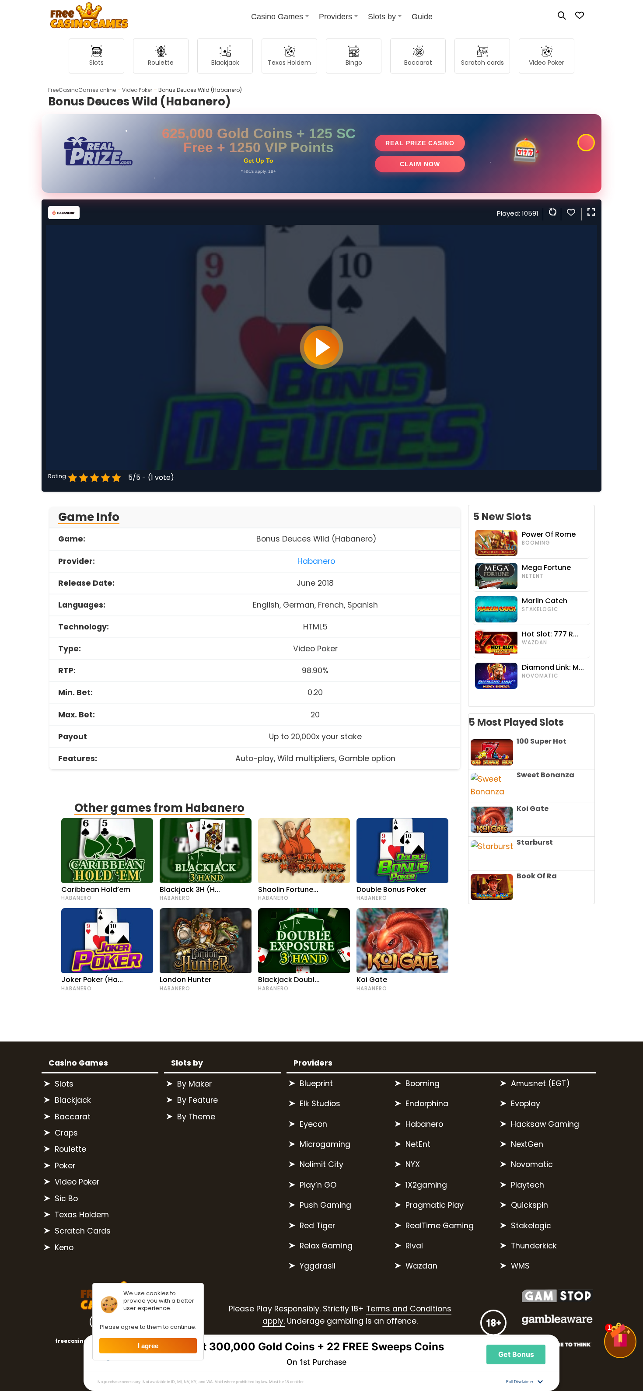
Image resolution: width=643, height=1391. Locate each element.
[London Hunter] (206, 940)
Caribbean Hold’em (95, 890)
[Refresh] (551, 212)
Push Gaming (325, 1205)
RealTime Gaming (439, 1225)
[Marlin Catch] (497, 609)
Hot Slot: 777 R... (550, 634)
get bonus (516, 1354)
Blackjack (73, 1100)
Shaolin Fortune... (288, 890)
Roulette (70, 1149)
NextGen (527, 1144)
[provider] (64, 216)
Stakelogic (540, 609)
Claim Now (420, 164)
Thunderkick (534, 1246)
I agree (148, 1345)
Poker (65, 1165)
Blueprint (316, 1083)
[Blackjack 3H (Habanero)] (206, 850)
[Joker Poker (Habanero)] (107, 940)
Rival (414, 1246)
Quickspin (529, 1205)
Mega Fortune (546, 568)
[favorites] (571, 214)
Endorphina (426, 1103)
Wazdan (534, 642)
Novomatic (540, 675)
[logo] (85, 17)
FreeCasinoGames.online (82, 90)
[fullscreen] (590, 212)
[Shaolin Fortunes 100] (304, 850)
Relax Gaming (326, 1246)
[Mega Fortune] (497, 576)
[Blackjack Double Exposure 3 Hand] (304, 940)
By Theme (196, 1116)
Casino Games (277, 16)
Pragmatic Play (434, 1205)
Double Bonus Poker (391, 890)
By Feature (197, 1100)
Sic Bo (66, 1198)
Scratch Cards (83, 1231)
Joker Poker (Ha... (92, 980)
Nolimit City (321, 1164)
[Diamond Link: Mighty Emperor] (497, 676)
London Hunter (185, 980)
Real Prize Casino (419, 143)
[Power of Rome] (497, 543)
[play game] (321, 347)
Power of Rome (549, 534)
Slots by (382, 16)
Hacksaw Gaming (545, 1124)
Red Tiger (317, 1225)
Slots (64, 1084)
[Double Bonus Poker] (402, 850)
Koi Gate (371, 980)
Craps (66, 1133)
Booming (536, 542)
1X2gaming (426, 1185)
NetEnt (533, 576)
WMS (520, 1266)
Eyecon (313, 1124)
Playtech (527, 1185)
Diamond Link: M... (553, 667)
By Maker (194, 1084)
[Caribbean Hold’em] (107, 850)
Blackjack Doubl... (289, 980)
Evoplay (525, 1103)
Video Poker (137, 90)
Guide (422, 16)
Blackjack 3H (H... (190, 890)
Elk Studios (320, 1103)
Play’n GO (318, 1185)
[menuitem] (276, 16)
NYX (412, 1164)
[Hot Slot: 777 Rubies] (497, 642)
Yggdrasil (317, 1266)
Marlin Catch (544, 601)
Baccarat (73, 1116)
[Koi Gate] (402, 940)
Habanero (316, 561)
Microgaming (325, 1144)
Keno (64, 1247)
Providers (335, 16)
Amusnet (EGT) (540, 1083)
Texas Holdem (82, 1214)
